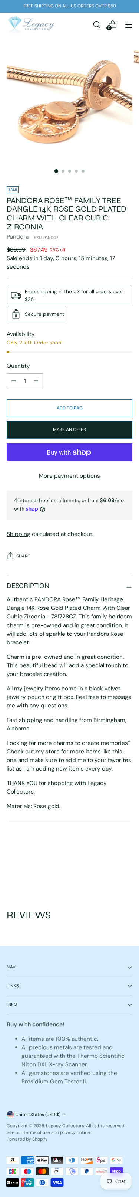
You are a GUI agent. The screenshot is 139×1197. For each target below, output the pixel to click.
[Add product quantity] (13, 381)
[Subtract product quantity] (36, 381)
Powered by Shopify (27, 1139)
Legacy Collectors (65, 1126)
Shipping (18, 534)
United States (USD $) (38, 1115)
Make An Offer (69, 429)
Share (23, 556)
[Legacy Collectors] (31, 24)
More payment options (69, 476)
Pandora (18, 237)
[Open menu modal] (128, 24)
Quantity (18, 366)
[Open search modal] (96, 24)
